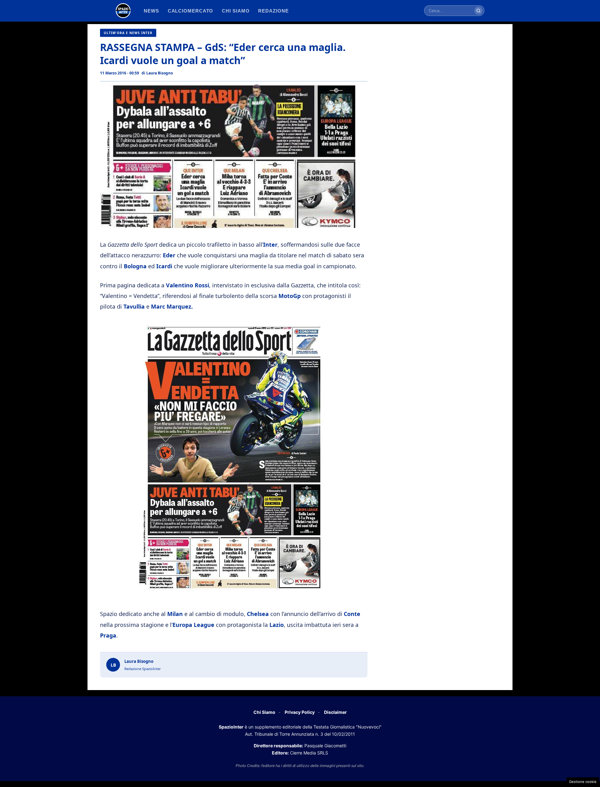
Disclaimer (335, 712)
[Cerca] (478, 11)
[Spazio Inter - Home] (123, 10)
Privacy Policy (300, 712)
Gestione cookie (583, 781)
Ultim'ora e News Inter (128, 33)
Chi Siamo (264, 712)
